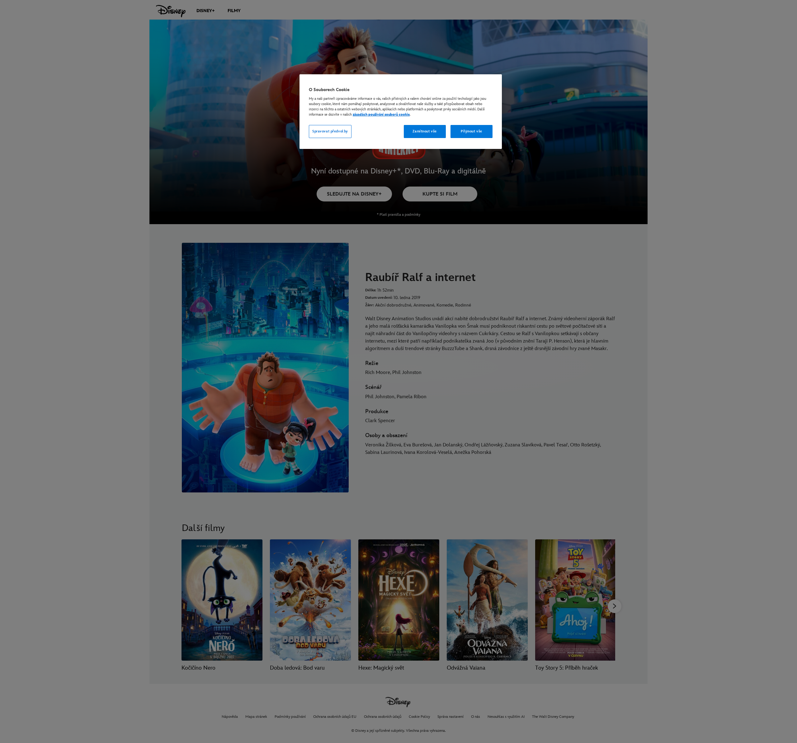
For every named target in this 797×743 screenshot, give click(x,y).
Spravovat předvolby (330, 131)
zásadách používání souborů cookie (381, 115)
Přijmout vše (471, 131)
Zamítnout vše (424, 131)
